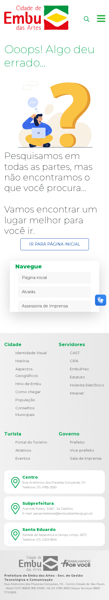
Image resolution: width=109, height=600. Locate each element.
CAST (75, 353)
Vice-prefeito (82, 450)
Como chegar (28, 392)
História (22, 361)
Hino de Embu (28, 383)
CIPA (74, 361)
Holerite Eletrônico (87, 385)
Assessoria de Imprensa (45, 305)
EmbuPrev (79, 369)
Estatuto (77, 377)
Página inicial (34, 277)
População (25, 400)
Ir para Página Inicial (54, 244)
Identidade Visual (31, 353)
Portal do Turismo (31, 442)
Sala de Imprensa (85, 458)
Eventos (22, 458)
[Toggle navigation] (101, 17)
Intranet (77, 393)
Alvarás (28, 291)
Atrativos (23, 450)
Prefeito (77, 442)
